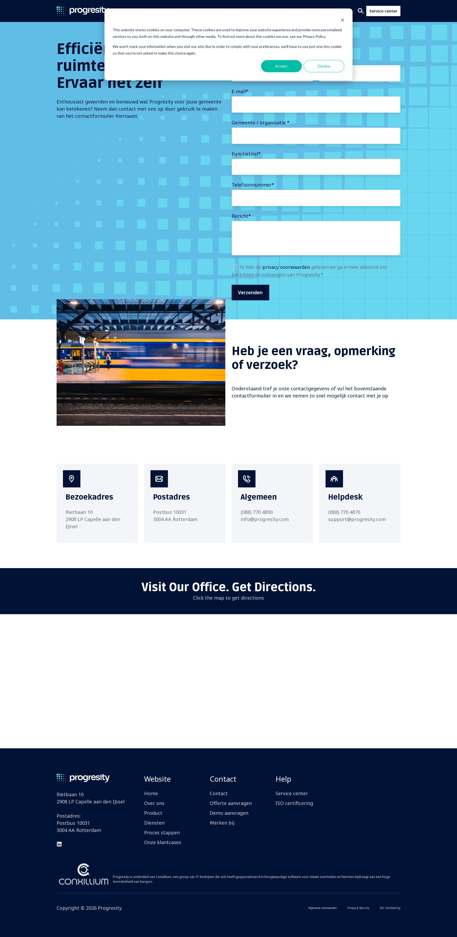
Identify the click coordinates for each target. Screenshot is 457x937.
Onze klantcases (162, 842)
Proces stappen (162, 832)
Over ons (154, 803)
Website (157, 779)
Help (283, 779)
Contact (223, 779)
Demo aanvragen (229, 813)
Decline (324, 66)
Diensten (154, 823)
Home (151, 793)
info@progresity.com (265, 519)
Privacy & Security (358, 908)
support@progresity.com (357, 519)
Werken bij (222, 823)
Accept (281, 66)
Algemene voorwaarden (322, 908)
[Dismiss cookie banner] (342, 20)
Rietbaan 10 (79, 512)
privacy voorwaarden (286, 267)
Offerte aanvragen (231, 803)
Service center (383, 10)
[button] (361, 11)
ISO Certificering (390, 908)
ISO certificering (294, 803)
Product (153, 813)
